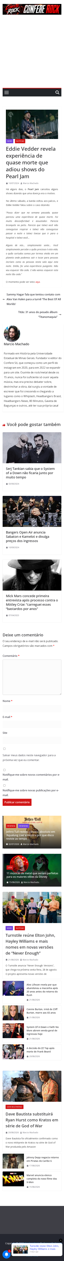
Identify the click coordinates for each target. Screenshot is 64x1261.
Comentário (11, 656)
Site (5, 733)
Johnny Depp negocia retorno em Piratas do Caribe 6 (43, 1159)
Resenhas (23, 826)
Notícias (20, 141)
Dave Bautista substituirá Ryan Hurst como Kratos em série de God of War (32, 1119)
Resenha (10, 826)
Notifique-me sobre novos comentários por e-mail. (31, 777)
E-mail (7, 717)
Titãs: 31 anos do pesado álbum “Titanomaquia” (37, 314)
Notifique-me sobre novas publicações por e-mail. (31, 793)
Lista (9, 867)
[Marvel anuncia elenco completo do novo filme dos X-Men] (13, 1181)
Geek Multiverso (14, 1107)
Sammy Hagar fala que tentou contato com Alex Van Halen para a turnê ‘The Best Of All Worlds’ (34, 299)
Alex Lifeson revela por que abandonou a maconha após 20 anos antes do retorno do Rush (42, 990)
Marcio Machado (31, 183)
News (9, 141)
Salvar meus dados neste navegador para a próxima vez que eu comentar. (29, 757)
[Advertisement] (32, 54)
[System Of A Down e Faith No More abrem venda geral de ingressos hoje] (13, 1033)
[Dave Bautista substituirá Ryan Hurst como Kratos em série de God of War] (32, 1086)
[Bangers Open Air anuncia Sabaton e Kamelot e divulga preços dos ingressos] (32, 498)
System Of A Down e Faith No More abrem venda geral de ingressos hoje (43, 1030)
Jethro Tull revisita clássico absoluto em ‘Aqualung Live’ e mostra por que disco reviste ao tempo (29, 835)
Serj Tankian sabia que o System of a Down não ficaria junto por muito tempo (30, 472)
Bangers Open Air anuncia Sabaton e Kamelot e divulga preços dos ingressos (27, 536)
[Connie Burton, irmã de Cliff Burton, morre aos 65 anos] (13, 1013)
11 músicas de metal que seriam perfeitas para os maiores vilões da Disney (31, 875)
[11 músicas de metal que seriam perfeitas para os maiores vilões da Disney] (32, 855)
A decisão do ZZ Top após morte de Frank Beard (40, 1050)
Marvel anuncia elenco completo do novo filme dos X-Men (42, 1179)
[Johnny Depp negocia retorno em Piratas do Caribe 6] (13, 1162)
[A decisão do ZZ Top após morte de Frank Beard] (13, 1052)
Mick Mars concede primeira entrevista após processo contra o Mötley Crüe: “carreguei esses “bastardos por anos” (32, 602)
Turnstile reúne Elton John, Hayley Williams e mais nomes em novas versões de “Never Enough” (30, 944)
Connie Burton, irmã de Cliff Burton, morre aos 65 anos (42, 1011)
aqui (37, 281)
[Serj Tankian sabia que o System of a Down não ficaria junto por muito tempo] (32, 434)
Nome (7, 701)
